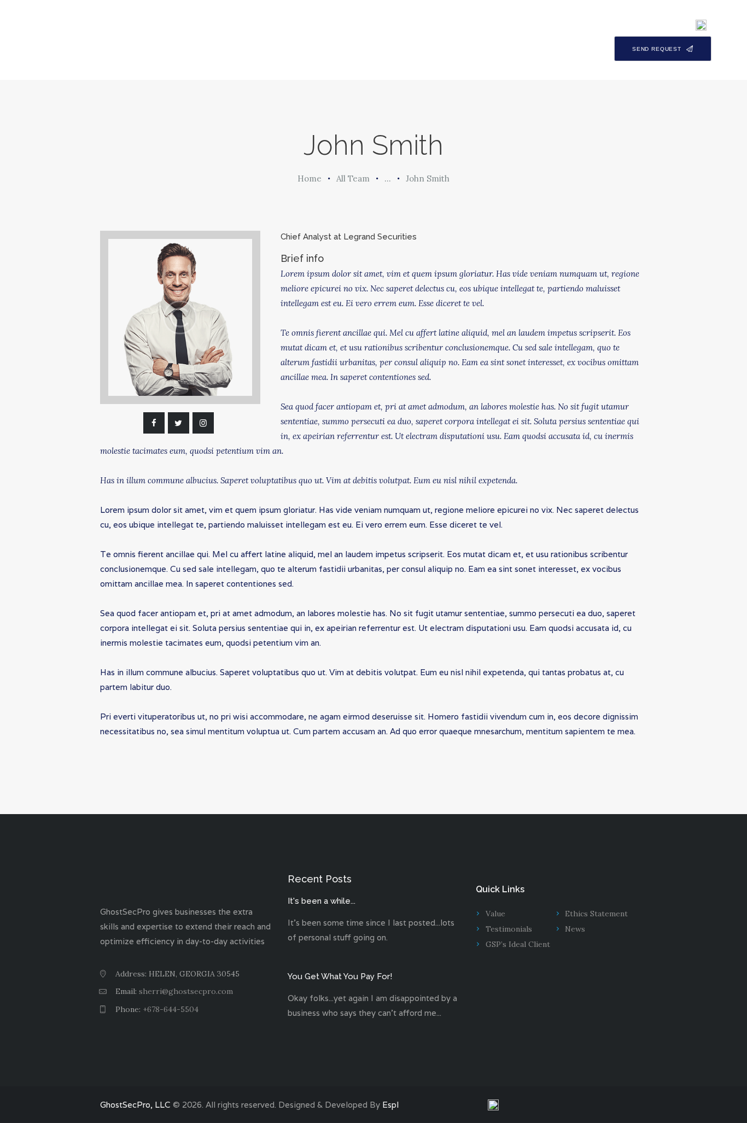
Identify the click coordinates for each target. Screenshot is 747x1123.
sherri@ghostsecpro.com (186, 991)
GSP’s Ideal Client (518, 944)
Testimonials (509, 929)
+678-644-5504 (171, 1009)
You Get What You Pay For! (340, 976)
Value (495, 914)
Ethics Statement (596, 914)
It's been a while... (321, 901)
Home (309, 178)
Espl (390, 1104)
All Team (353, 178)
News (575, 929)
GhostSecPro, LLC (135, 1104)
